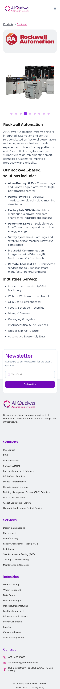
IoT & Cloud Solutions (14, 476)
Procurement (9, 533)
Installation (9, 549)
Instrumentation (11, 460)
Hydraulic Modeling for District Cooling (22, 508)
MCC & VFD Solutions (14, 497)
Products (8, 24)
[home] (16, 8)
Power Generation (12, 621)
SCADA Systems (11, 465)
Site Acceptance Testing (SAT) (19, 554)
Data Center (9, 595)
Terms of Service (23, 687)
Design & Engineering (14, 527)
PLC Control (9, 449)
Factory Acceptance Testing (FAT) (20, 543)
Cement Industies (12, 632)
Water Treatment (12, 589)
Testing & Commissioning (16, 559)
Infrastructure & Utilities (15, 616)
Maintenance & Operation (16, 564)
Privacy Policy (38, 687)
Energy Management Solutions (18, 471)
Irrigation (7, 627)
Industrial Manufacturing (15, 605)
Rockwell (22, 24)
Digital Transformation (14, 481)
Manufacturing (10, 538)
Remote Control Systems (15, 487)
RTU (5, 455)
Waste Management (13, 637)
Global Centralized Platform (17, 502)
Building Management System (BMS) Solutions (26, 492)
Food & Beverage (12, 600)
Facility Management (13, 611)
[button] (55, 9)
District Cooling (11, 584)
